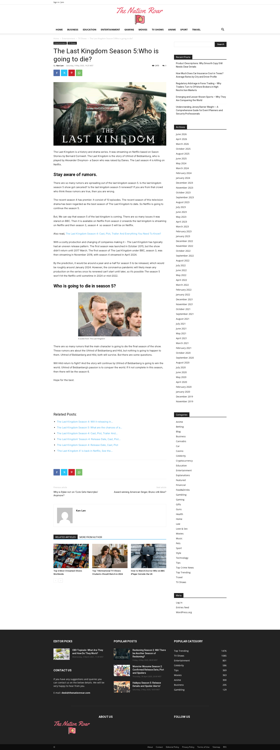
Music (179, 538)
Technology (182, 557)
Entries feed (182, 607)
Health (179, 514)
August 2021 (182, 318)
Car (178, 446)
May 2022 (181, 275)
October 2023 (183, 192)
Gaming (129, 29)
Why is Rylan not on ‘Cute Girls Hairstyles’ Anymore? (75, 494)
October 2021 (183, 309)
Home (59, 29)
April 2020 (181, 382)
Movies (143, 29)
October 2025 (183, 148)
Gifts (178, 504)
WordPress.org (184, 612)
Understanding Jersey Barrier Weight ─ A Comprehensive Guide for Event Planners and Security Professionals (199, 110)
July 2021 (181, 323)
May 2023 (181, 216)
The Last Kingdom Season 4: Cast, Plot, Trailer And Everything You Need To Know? (113, 233)
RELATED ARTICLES (65, 537)
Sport (184, 29)
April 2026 (181, 139)
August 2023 (182, 202)
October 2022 (183, 250)
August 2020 (182, 362)
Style (178, 553)
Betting (180, 426)
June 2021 (181, 328)
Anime (172, 29)
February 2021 (184, 347)
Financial (181, 485)
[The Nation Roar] (140, 15)
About (150, 747)
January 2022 (183, 294)
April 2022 (181, 279)
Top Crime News (185, 567)
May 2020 (181, 377)
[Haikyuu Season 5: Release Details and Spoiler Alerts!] (122, 687)
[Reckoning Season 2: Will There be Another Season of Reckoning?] (122, 654)
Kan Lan (60, 65)
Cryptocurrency (184, 460)
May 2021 (181, 333)
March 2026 (182, 143)
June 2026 (181, 134)
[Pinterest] (71, 73)
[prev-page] (55, 580)
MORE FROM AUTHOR (91, 537)
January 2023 (183, 236)
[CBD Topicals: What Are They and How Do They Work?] (61, 654)
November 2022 (184, 245)
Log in (179, 602)
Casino (179, 450)
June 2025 (181, 158)
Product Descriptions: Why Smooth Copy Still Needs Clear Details (199, 65)
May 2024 (181, 163)
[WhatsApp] (79, 73)
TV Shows (158, 29)
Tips (178, 562)
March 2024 (182, 168)
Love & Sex (181, 528)
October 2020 (183, 352)
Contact (159, 747)
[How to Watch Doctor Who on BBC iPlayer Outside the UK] (148, 556)
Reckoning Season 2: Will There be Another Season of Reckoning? (149, 653)
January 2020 (183, 391)
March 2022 (182, 284)
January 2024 (183, 177)
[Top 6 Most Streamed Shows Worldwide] (71, 556)
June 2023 (181, 211)
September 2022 (185, 255)
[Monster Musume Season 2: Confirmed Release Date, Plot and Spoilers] (122, 670)
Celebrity (181, 455)
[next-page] (61, 580)
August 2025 (182, 153)
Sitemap (216, 747)
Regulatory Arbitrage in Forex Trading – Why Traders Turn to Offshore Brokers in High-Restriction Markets (198, 87)
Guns (179, 509)
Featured (181, 480)
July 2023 (181, 207)
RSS (225, 747)
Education (89, 29)
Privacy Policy (188, 747)
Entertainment (110, 29)
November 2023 (184, 187)
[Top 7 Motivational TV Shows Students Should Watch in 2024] (110, 556)
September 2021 (185, 313)
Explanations (183, 475)
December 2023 (184, 182)
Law (178, 523)
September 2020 (185, 357)
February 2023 (184, 231)
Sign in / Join (58, 2)
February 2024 (184, 173)
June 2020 (181, 372)
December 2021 (184, 299)
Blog (178, 431)
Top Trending (183, 572)
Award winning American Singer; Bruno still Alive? (140, 492)
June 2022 (181, 270)
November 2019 (184, 401)
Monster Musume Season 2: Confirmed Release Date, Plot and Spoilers (148, 669)
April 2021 (181, 338)
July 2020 (181, 367)
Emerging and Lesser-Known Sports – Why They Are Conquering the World (201, 99)
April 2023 (181, 221)
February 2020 (184, 386)
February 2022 (184, 289)
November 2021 (184, 304)
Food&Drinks (183, 489)
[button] (223, 29)
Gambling (181, 494)
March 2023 (182, 226)
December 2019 (184, 396)
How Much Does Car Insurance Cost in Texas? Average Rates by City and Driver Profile (199, 75)
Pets (178, 543)
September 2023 (185, 197)
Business (72, 29)
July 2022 (181, 265)
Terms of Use (203, 747)
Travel (196, 29)
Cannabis (181, 441)
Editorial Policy (172, 747)
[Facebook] (56, 73)
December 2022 (184, 241)
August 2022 (182, 260)
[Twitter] (64, 73)
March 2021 (182, 343)
